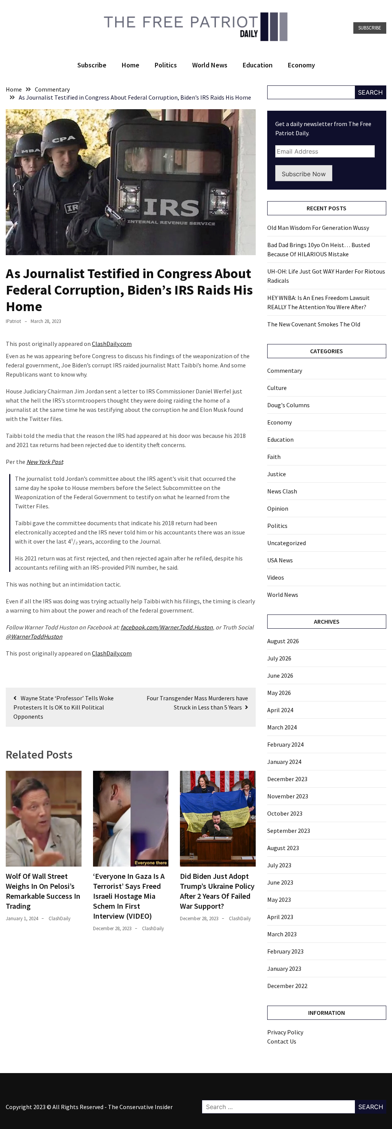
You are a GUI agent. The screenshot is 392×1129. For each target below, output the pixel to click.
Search (370, 92)
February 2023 (285, 951)
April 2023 (280, 917)
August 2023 (283, 848)
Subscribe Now (304, 174)
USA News (280, 560)
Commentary (284, 370)
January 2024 (284, 761)
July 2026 (279, 658)
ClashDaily (59, 918)
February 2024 (285, 744)
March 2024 (282, 727)
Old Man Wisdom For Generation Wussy (318, 227)
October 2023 (284, 813)
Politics (166, 65)
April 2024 (280, 710)
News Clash (282, 491)
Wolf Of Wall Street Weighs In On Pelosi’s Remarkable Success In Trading (43, 891)
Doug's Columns (288, 405)
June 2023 (280, 882)
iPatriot (13, 321)
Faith (274, 456)
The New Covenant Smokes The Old (313, 324)
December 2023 (287, 779)
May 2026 (279, 692)
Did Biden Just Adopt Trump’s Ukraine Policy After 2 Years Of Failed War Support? (217, 891)
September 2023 (288, 830)
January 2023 (284, 968)
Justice (276, 474)
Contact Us (281, 1041)
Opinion (277, 508)
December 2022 (287, 986)
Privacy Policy (285, 1032)
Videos (275, 577)
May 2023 (279, 899)
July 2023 (279, 865)
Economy (301, 65)
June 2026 (280, 675)
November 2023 (287, 796)
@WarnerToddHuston (34, 636)
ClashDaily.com (112, 343)
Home (130, 65)
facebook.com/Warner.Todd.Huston (167, 627)
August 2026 (283, 641)
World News (209, 65)
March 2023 (282, 934)
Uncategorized (286, 543)
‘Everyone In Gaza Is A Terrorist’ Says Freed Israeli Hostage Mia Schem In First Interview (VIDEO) (129, 896)
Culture (277, 388)
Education (258, 65)
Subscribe (369, 28)
